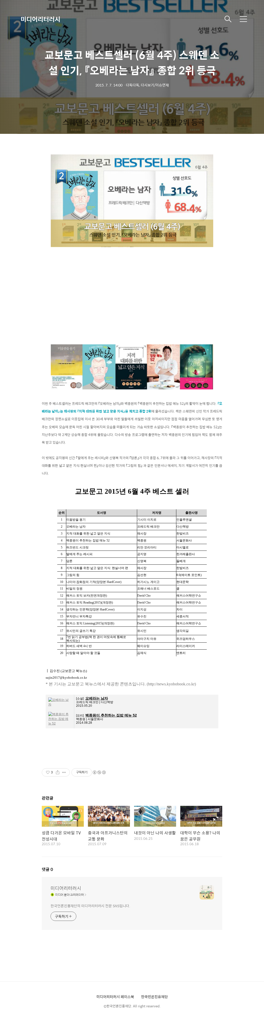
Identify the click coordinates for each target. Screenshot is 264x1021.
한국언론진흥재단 (154, 996)
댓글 (47, 869)
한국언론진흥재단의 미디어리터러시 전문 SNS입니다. (90, 905)
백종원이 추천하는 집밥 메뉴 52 (111, 715)
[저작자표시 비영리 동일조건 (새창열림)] (99, 772)
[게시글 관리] (64, 772)
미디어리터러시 (40, 19)
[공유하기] (57, 772)
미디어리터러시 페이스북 (115, 996)
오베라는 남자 (96, 698)
